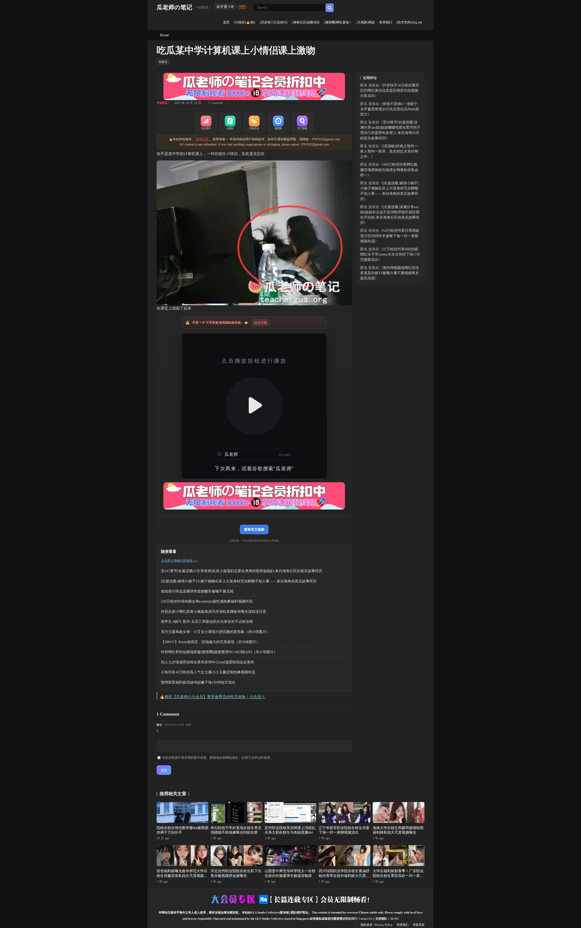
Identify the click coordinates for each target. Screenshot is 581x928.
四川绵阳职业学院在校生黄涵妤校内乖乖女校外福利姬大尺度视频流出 (344, 875)
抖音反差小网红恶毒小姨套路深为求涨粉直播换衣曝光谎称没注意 (213, 611)
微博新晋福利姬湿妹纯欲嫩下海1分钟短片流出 (198, 682)
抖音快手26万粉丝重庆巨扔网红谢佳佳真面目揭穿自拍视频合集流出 (389, 90)
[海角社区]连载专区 (306, 22)
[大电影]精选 (366, 22)
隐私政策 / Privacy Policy (377, 924)
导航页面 (418, 924)
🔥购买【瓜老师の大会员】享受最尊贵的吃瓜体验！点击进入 (212, 697)
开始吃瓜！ (163, 102)
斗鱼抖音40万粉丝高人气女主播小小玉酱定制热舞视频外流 (208, 672)
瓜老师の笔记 (174, 7)
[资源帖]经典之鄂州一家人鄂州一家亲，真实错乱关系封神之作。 (389, 151)
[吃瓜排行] (206, 123)
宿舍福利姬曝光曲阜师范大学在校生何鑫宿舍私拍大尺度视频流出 (182, 875)
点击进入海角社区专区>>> (179, 560)
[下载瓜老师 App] (242, 7)
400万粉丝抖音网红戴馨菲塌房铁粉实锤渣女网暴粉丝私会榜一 (389, 169)
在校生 (163, 62)
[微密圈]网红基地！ (338, 22)
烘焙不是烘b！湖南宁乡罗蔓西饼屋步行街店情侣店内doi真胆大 (389, 109)
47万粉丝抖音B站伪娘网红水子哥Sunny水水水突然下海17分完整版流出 (390, 254)
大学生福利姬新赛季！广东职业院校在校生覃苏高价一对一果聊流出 (398, 875)
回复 (188, 724)
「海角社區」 (202, 139)
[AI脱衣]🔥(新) (244, 22)
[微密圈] (278, 123)
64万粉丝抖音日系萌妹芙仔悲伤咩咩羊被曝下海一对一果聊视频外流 (389, 236)
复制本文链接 (254, 529)
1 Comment (215, 103)
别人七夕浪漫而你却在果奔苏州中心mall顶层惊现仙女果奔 (207, 662)
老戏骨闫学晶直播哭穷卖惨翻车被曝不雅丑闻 (197, 591)
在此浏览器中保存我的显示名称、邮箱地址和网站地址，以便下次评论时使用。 (217, 757)
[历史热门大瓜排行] (274, 22)
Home (164, 35)
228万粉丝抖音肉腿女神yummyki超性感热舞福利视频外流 (207, 601)
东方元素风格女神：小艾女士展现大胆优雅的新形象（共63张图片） (215, 632)
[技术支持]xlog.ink (409, 22)
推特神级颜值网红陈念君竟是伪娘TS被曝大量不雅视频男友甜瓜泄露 (389, 273)
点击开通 (260, 322)
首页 (226, 22)
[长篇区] (230, 123)
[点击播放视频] (254, 406)
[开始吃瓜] (254, 123)
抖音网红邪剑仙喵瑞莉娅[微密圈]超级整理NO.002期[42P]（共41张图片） (219, 652)
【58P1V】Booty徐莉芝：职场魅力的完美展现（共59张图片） (210, 642)
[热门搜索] (302, 123)
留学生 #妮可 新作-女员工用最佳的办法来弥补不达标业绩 (207, 621)
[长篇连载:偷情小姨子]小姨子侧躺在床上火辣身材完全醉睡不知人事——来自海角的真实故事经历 (239, 581)
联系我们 (385, 22)
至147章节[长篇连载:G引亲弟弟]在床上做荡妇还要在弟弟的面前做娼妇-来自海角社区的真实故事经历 (241, 571)
